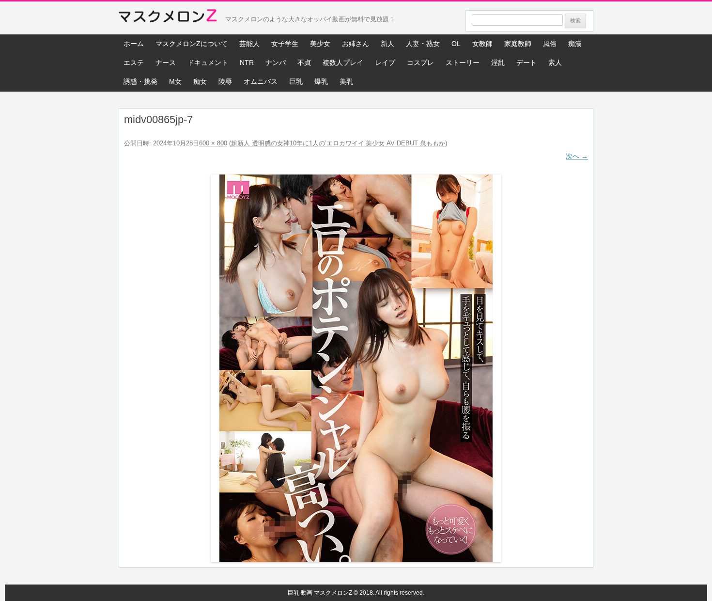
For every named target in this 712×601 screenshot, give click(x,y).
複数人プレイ (343, 62)
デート (526, 62)
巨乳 (296, 81)
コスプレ (420, 62)
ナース (165, 62)
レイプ (385, 62)
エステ (134, 62)
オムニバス (261, 81)
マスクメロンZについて (191, 43)
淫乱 (498, 62)
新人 (387, 43)
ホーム (134, 43)
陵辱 (225, 81)
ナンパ (275, 62)
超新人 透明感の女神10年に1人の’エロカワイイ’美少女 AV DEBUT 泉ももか (338, 143)
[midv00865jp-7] (356, 368)
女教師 (482, 43)
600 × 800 (213, 143)
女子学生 (284, 43)
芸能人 (249, 43)
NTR (247, 62)
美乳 (346, 81)
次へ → (577, 156)
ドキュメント (207, 62)
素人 (555, 62)
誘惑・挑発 (140, 81)
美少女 (320, 43)
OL (456, 43)
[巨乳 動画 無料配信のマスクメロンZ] (168, 18)
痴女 (200, 81)
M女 (175, 81)
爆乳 (321, 81)
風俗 (550, 43)
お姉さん (355, 43)
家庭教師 (517, 43)
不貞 (304, 62)
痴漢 (575, 43)
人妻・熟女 (423, 43)
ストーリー (463, 62)
